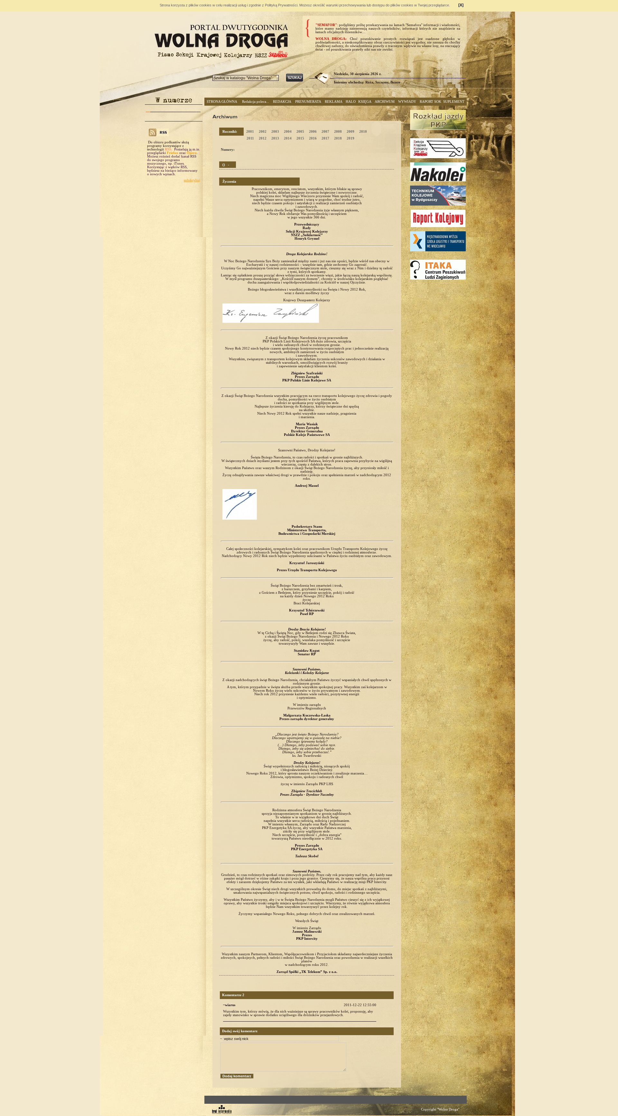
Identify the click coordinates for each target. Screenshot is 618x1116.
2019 (350, 138)
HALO (351, 101)
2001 (250, 131)
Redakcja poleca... (255, 101)
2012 (263, 138)
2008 (338, 131)
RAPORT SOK (430, 101)
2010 (363, 131)
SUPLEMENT (453, 101)
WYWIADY (407, 101)
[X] (461, 5)
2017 (325, 138)
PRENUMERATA (308, 101)
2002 (263, 131)
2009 (350, 131)
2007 (325, 131)
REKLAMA (333, 101)
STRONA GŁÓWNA (222, 101)
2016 (313, 138)
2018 (338, 138)
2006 (313, 131)
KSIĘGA (364, 101)
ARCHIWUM (385, 101)
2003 (275, 131)
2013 (275, 138)
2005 (300, 131)
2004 (288, 131)
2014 (288, 138)
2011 (250, 138)
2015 (300, 138)
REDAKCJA (282, 101)
